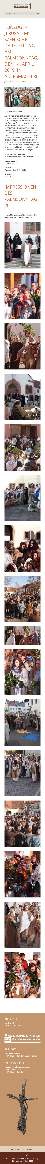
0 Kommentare (20, 81)
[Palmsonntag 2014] (22, 268)
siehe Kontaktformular (14, 1025)
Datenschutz (15, 1149)
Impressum (27, 1149)
